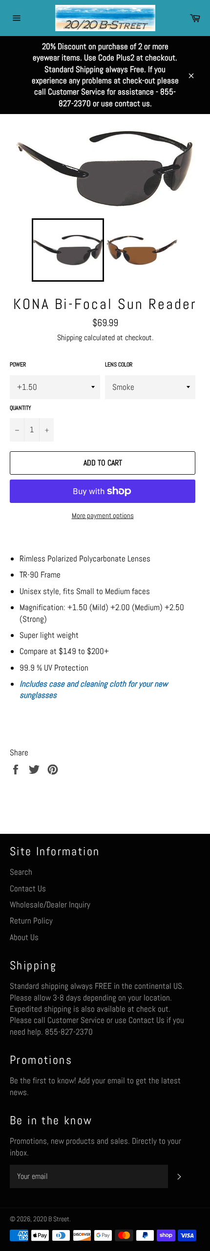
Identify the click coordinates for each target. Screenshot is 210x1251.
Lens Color (118, 364)
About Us (24, 937)
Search (21, 871)
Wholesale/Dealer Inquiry (50, 904)
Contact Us (28, 888)
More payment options (103, 515)
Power (18, 364)
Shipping (69, 337)
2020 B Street (51, 1219)
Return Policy (31, 920)
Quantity (20, 408)
